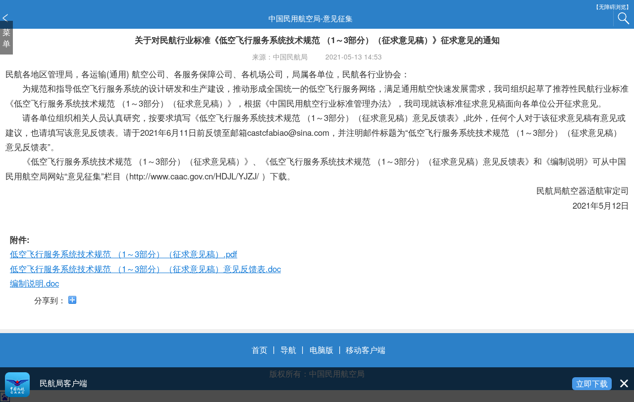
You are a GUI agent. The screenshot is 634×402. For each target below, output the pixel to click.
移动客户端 (365, 349)
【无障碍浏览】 (612, 6)
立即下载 (592, 383)
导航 (288, 349)
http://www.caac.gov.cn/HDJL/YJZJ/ (194, 176)
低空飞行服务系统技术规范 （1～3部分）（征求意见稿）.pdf (123, 254)
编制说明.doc (34, 283)
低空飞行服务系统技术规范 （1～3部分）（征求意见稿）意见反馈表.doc (145, 269)
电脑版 (321, 349)
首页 (259, 349)
